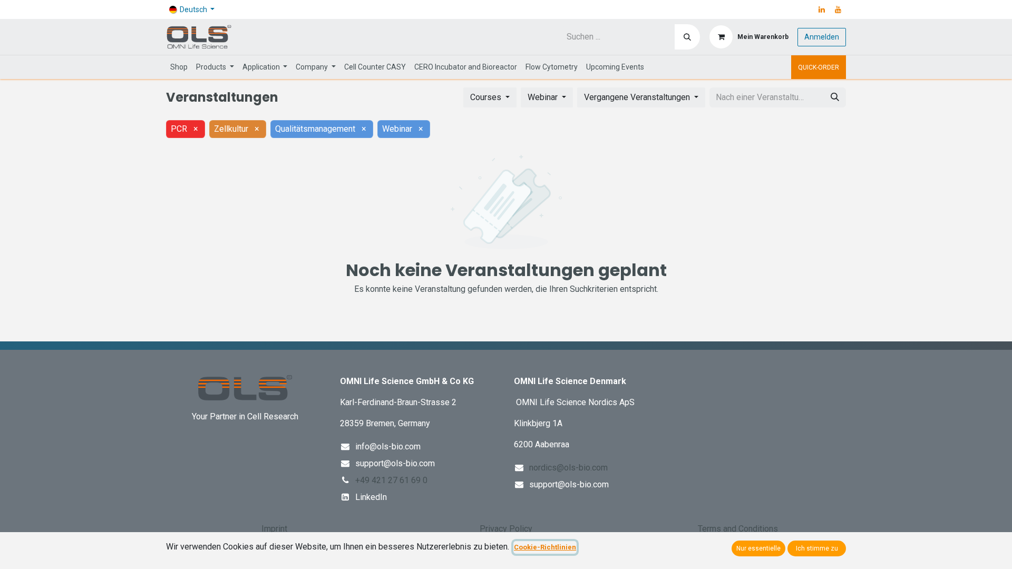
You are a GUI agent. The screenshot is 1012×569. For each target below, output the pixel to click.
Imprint (274, 529)
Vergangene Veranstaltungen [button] (638, 97)
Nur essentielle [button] (758, 548)
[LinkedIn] (821, 9)
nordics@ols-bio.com (568, 468)
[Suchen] (687, 37)
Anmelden (821, 37)
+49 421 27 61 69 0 (391, 480)
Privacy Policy (506, 529)
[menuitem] (179, 67)
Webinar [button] (544, 97)
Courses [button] (486, 97)
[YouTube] (838, 9)
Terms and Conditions (738, 529)
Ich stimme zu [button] (817, 548)
